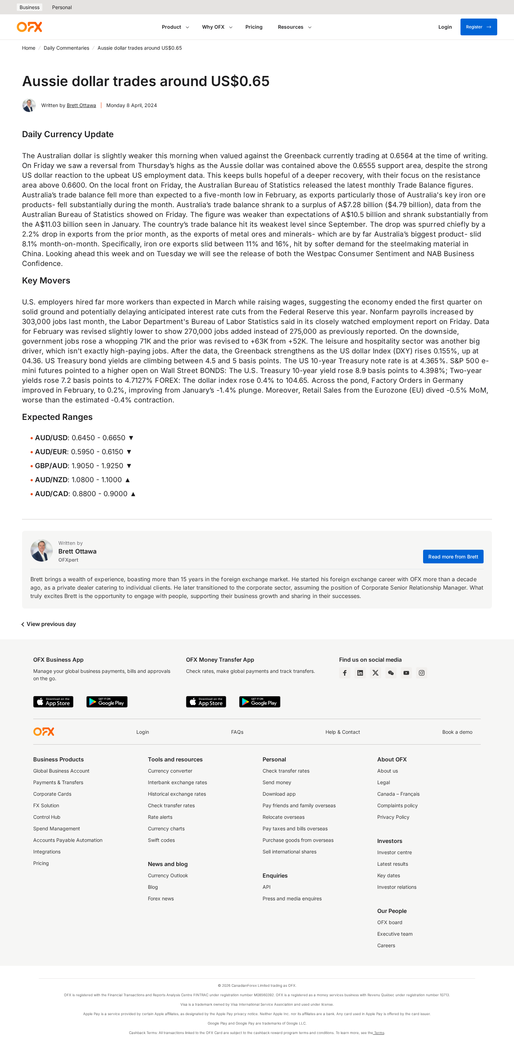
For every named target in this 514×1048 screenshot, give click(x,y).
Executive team (395, 934)
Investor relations (396, 887)
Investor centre (394, 852)
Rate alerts (160, 817)
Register (474, 26)
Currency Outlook (168, 875)
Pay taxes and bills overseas (295, 828)
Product (171, 27)
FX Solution (46, 805)
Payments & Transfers (58, 782)
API (267, 887)
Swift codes (161, 840)
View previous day (50, 623)
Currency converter (170, 771)
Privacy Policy (393, 817)
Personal (62, 7)
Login (142, 732)
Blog (153, 887)
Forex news (161, 898)
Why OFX (213, 27)
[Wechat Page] (391, 672)
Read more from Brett (453, 557)
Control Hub (46, 817)
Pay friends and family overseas (299, 805)
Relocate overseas (284, 817)
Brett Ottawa (81, 105)
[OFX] (29, 27)
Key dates (388, 875)
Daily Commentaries (66, 48)
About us (387, 771)
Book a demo (457, 732)
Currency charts (166, 828)
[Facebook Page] (344, 672)
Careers (386, 945)
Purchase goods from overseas (298, 840)
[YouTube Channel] (406, 672)
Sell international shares (289, 851)
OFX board (389, 922)
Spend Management (56, 828)
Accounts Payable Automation (67, 840)
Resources (291, 27)
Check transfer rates (171, 805)
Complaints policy (397, 805)
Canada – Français (398, 794)
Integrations (46, 851)
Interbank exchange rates (177, 782)
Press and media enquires (292, 898)
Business (30, 7)
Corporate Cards (52, 794)
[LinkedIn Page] (360, 672)
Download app (279, 794)
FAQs (237, 732)
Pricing (254, 27)
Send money (277, 782)
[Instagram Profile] (421, 672)
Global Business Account (61, 771)
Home (28, 48)
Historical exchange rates (177, 794)
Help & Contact (343, 732)
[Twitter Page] (375, 672)
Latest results (392, 864)
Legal (383, 782)
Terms (378, 1033)
